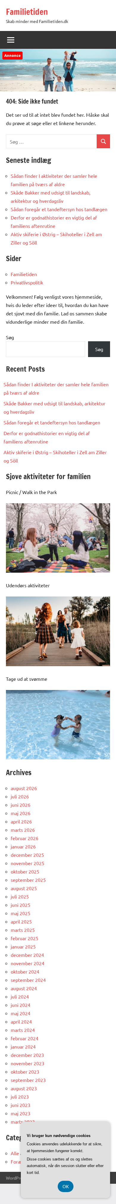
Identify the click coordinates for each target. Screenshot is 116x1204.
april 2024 (21, 1021)
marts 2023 (23, 1121)
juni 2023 (20, 1105)
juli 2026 (20, 796)
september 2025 (28, 880)
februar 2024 (24, 1038)
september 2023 (28, 1080)
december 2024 (27, 955)
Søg (10, 337)
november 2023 (27, 1063)
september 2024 (28, 980)
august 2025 (24, 888)
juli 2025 (20, 896)
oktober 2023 (25, 1071)
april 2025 (21, 921)
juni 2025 (20, 905)
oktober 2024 (25, 971)
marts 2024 (23, 1030)
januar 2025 (23, 946)
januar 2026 (23, 846)
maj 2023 (20, 1113)
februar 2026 (24, 838)
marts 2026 (23, 830)
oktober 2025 (25, 871)
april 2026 (21, 821)
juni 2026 (20, 805)
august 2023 (24, 1088)
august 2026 (24, 788)
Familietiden (27, 12)
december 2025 (27, 855)
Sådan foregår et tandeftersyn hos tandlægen (59, 209)
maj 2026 (20, 813)
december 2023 (27, 1055)
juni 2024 (20, 1005)
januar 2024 (23, 1046)
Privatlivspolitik (27, 282)
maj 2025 (20, 913)
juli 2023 (20, 1096)
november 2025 (27, 863)
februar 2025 (24, 938)
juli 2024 (20, 996)
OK (65, 1186)
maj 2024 (20, 1013)
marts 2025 (23, 930)
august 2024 (24, 988)
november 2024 (27, 963)
